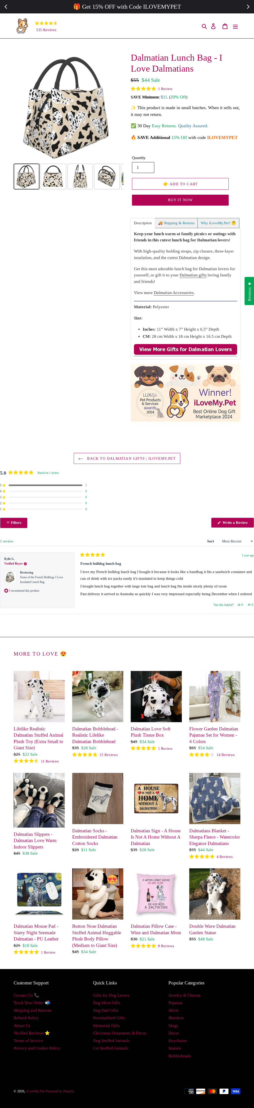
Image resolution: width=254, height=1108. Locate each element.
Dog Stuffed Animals (111, 1040)
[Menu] (235, 25)
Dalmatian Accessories (174, 292)
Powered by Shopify (59, 1091)
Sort (211, 541)
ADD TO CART (180, 183)
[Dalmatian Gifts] (185, 353)
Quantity (139, 158)
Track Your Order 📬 (32, 1002)
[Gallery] (68, 121)
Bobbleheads (179, 1056)
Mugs (173, 1025)
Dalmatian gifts (193, 275)
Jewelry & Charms (184, 995)
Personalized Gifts (109, 1018)
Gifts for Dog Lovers (111, 995)
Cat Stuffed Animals (110, 1048)
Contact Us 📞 (26, 995)
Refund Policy (26, 1018)
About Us (22, 1025)
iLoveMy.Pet (35, 1091)
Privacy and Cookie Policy (37, 1048)
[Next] (116, 107)
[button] (152, 89)
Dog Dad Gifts (105, 1010)
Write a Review (238, 524)
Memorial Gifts (106, 1025)
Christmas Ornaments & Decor (120, 1033)
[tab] (143, 223)
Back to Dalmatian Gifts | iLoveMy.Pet (131, 458)
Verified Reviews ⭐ (32, 1033)
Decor (173, 1033)
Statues (174, 1048)
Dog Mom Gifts (106, 1002)
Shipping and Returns (33, 1010)
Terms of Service (28, 1040)
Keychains (177, 1040)
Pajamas (175, 1002)
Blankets (176, 1018)
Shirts (173, 1010)
